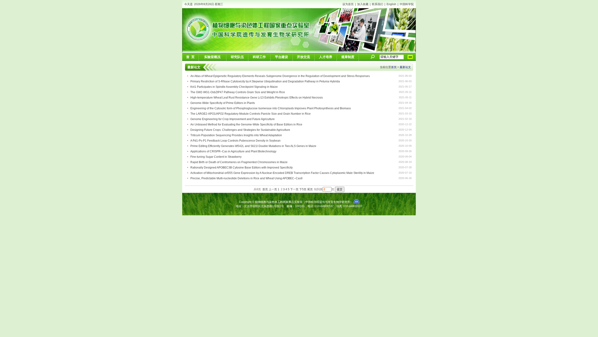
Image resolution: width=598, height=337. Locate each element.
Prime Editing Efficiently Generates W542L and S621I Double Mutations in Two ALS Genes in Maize (253, 146)
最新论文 (405, 67)
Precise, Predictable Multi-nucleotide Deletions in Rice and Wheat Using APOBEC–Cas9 (246, 178)
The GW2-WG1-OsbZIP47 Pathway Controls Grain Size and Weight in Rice (237, 92)
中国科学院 (407, 4)
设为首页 (348, 4)
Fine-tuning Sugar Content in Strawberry (216, 156)
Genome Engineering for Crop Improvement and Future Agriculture (232, 119)
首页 (394, 67)
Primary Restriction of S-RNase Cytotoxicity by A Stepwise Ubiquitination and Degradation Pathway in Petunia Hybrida (265, 81)
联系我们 (377, 4)
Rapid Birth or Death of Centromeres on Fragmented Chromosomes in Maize (239, 162)
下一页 (294, 189)
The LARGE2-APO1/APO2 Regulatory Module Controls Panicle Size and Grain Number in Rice (250, 113)
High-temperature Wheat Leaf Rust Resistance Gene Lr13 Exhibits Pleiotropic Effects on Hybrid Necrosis (256, 97)
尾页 (310, 189)
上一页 (273, 189)
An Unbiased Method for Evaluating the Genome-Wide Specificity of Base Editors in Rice (246, 124)
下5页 (302, 189)
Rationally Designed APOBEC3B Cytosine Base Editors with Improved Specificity (241, 167)
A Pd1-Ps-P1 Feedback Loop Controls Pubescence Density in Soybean (235, 140)
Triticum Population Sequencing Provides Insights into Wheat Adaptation (236, 135)
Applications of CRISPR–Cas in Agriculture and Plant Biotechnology (233, 151)
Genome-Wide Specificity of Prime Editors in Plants (222, 103)
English (391, 4)
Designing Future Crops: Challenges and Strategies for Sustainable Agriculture (240, 130)
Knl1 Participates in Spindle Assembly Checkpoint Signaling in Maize (234, 86)
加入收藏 (362, 4)
